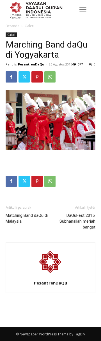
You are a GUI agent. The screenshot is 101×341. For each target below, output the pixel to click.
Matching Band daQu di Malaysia (27, 218)
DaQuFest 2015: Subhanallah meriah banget (77, 221)
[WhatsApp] (50, 77)
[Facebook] (11, 77)
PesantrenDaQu (31, 64)
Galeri (29, 25)
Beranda (12, 25)
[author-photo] (50, 275)
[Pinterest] (37, 77)
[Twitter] (24, 77)
